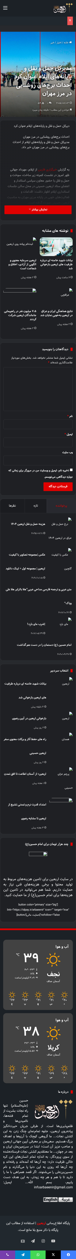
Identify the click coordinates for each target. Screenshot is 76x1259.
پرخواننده (61, 505)
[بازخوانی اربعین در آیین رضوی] (61, 720)
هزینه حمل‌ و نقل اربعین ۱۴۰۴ (28, 524)
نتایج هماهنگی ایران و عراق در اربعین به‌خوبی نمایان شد (56, 313)
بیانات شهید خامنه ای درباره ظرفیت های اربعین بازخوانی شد (56, 264)
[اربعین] (63, 8)
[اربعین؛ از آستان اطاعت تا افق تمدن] (61, 781)
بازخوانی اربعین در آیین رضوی (29, 718)
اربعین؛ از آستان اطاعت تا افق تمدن (25, 774)
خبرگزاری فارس (47, 169)
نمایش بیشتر (39, 209)
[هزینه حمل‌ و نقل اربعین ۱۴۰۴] (60, 531)
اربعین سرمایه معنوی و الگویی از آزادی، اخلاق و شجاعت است (22, 264)
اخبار (59, 43)
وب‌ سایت (67, 452)
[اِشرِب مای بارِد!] (60, 625)
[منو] (5, 10)
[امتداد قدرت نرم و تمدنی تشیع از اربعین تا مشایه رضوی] (61, 806)
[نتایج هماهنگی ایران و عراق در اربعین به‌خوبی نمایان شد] (56, 297)
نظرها (12, 505)
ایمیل (69, 434)
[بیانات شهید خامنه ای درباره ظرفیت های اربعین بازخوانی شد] (56, 246)
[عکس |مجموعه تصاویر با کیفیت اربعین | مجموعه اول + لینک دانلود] (60, 562)
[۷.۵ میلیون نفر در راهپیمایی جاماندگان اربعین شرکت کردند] (19, 297)
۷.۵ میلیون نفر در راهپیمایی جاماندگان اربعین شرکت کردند (20, 315)
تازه (36, 505)
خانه (66, 43)
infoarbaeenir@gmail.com (53, 1187)
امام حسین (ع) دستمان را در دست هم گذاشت (44, 645)
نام (70, 416)
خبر (52, 43)
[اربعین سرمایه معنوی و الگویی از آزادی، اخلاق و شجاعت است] (19, 246)
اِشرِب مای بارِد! (36, 624)
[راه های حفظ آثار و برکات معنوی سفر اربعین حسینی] (61, 741)
